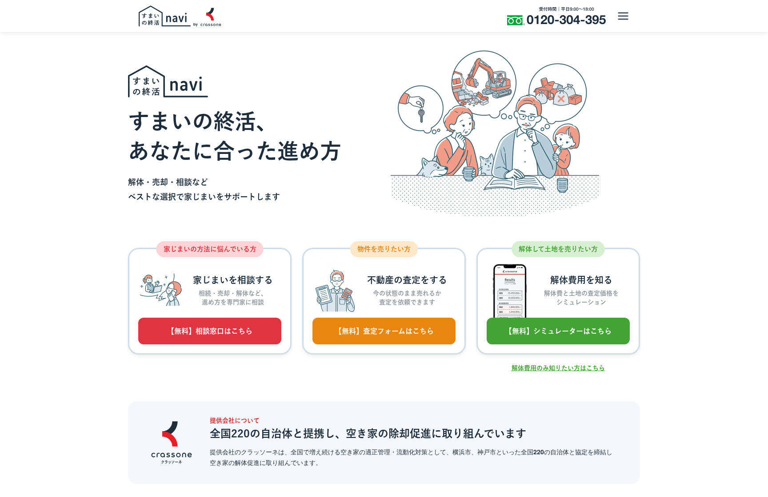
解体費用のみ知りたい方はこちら (558, 368)
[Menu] (623, 16)
